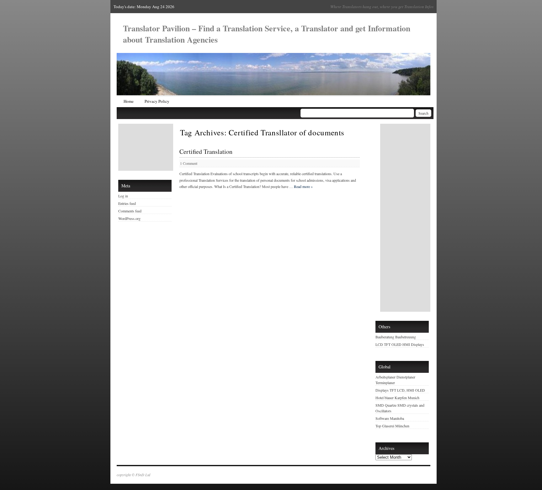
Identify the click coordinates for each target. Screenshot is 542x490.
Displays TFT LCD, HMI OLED (400, 390)
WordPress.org (129, 218)
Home (129, 101)
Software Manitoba (389, 418)
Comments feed (129, 210)
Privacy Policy (157, 101)
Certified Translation (205, 152)
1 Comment (188, 163)
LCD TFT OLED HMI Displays (399, 344)
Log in (123, 195)
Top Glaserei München (392, 425)
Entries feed (127, 203)
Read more (303, 186)
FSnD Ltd (143, 474)
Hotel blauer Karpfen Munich (397, 397)
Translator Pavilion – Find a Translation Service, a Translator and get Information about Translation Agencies (266, 33)
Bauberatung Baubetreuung (395, 336)
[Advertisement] (146, 147)
